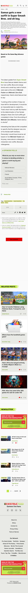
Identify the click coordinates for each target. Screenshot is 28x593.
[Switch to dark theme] (23, 5)
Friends (7, 174)
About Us (14, 520)
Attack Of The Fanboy (9, 543)
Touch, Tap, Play (5, 553)
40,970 (16, 491)
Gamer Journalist (9, 548)
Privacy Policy (17, 426)
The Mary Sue (19, 551)
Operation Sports (9, 551)
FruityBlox (14, 553)
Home (2, 9)
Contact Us (14, 526)
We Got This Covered (17, 546)
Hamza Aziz (7, 30)
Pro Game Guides (7, 541)
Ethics (14, 523)
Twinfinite (16, 541)
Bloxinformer (22, 553)
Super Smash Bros (8, 201)
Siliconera (7, 546)
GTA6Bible (13, 555)
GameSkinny (18, 548)
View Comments (14, 239)
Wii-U (6, 202)
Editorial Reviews (9, 167)
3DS (7, 9)
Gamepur (22, 541)
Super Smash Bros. (18, 201)
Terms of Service (10, 426)
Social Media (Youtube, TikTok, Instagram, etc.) (13, 178)
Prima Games (20, 543)
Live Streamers (9, 171)
